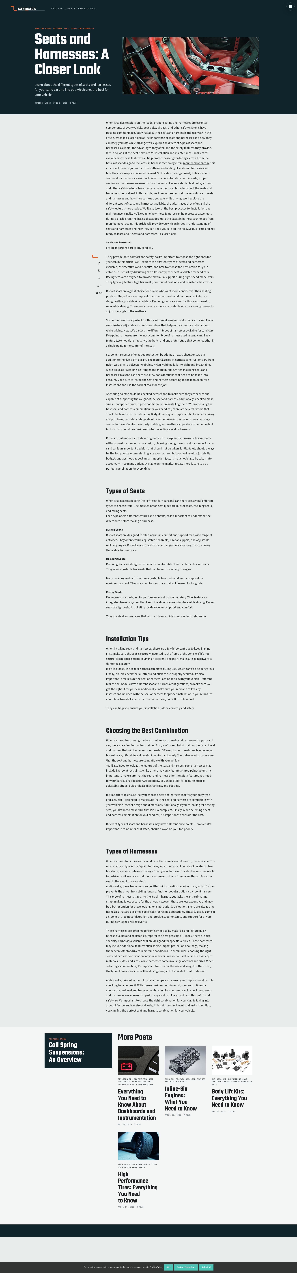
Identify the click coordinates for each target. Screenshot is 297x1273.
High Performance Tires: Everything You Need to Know (138, 1188)
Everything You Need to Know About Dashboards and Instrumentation (137, 1105)
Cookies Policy (156, 1267)
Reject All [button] (206, 1267)
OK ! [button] (168, 1267)
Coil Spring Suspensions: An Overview (66, 1052)
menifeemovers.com (196, 163)
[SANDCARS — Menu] (290, 6)
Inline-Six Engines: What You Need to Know (181, 1098)
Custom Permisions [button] (186, 1267)
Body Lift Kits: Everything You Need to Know (229, 1098)
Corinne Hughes (43, 103)
